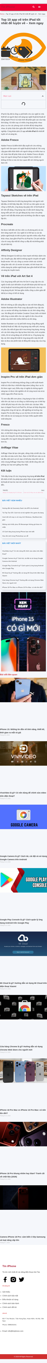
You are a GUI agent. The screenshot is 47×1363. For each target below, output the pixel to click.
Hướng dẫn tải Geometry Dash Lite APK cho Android (20, 508)
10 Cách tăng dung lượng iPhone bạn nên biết (18, 531)
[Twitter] (21, 1279)
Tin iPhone (8, 6)
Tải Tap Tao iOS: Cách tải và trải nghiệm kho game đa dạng (23, 513)
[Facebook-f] (5, 1279)
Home (2, 14)
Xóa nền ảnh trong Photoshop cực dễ (15, 536)
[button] (33, 7)
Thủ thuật (28, 60)
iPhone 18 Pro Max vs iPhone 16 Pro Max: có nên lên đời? (22, 587)
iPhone (21, 60)
